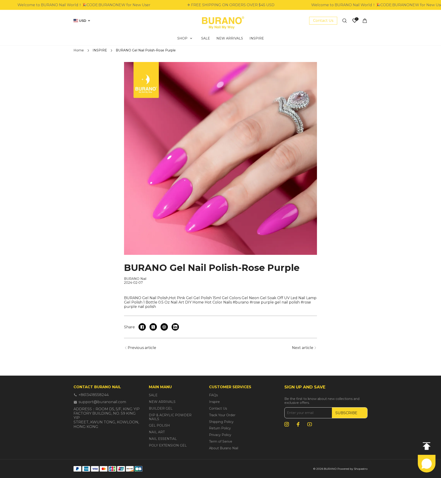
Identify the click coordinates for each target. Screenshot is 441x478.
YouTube (309, 424)
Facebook (298, 424)
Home (79, 50)
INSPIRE (100, 50)
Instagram (287, 424)
